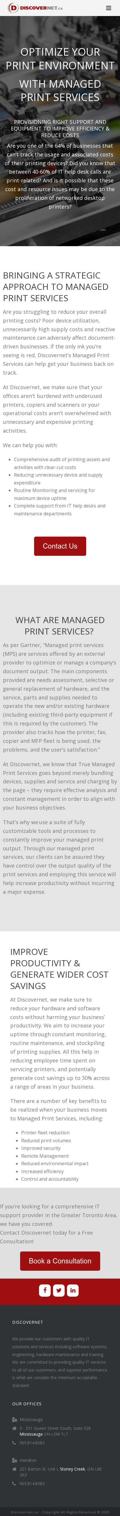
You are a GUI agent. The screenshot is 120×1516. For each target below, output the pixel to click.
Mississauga (31, 1434)
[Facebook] (45, 1290)
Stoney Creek (72, 1469)
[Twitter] (59, 1290)
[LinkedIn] (73, 1290)
